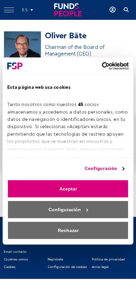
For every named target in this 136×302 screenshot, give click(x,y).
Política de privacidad (108, 259)
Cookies (10, 267)
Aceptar (68, 188)
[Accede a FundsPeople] (113, 10)
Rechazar (68, 230)
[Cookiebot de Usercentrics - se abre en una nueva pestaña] (100, 66)
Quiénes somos (16, 259)
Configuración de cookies (67, 267)
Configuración (101, 168)
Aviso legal (100, 267)
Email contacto (15, 252)
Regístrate (55, 259)
